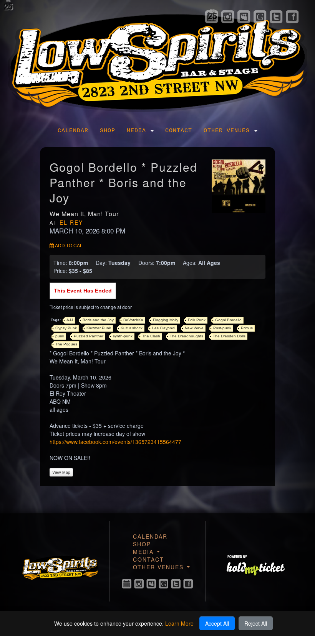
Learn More (179, 623)
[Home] (157, 60)
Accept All (217, 623)
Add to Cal (68, 245)
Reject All (255, 623)
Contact (178, 131)
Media (138, 131)
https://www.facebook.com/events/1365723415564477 (115, 441)
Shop (107, 131)
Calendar (73, 131)
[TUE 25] (126, 583)
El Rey (71, 222)
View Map (61, 472)
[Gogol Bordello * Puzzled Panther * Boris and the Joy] (238, 185)
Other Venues (229, 131)
